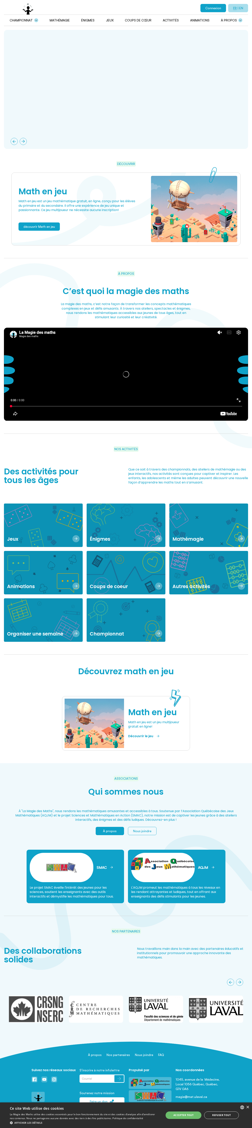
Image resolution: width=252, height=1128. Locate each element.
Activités (171, 20)
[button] (85, 1122)
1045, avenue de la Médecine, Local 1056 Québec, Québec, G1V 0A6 (198, 1084)
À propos (229, 20)
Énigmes (87, 20)
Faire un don (98, 1101)
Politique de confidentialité (127, 1118)
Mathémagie (60, 20)
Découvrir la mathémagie (33, 86)
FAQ (161, 1055)
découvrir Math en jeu (39, 227)
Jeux (110, 20)
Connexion (213, 8)
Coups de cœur (138, 20)
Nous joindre (142, 831)
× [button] (247, 1107)
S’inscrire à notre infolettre (100, 1070)
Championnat (21, 20)
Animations (199, 20)
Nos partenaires (118, 1055)
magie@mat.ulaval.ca (191, 1097)
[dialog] (126, 1115)
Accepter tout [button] (183, 1115)
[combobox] (242, 1107)
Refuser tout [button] (221, 1115)
